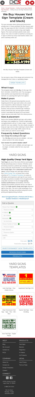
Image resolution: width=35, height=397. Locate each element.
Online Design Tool (9, 173)
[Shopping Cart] (32, 3)
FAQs (4, 352)
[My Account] (27, 3)
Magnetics (22, 350)
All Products (23, 355)
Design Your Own (17, 252)
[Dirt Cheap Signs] (15, 4)
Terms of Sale (23, 365)
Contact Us (6, 350)
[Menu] (2, 3)
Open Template (17, 83)
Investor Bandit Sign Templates (17, 248)
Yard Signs (22, 344)
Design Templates (10, 8)
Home (2, 8)
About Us (5, 362)
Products (17, 256)
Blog (4, 344)
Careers (5, 370)
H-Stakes (22, 352)
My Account (6, 347)
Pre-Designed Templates (16, 175)
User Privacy (23, 362)
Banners (21, 347)
